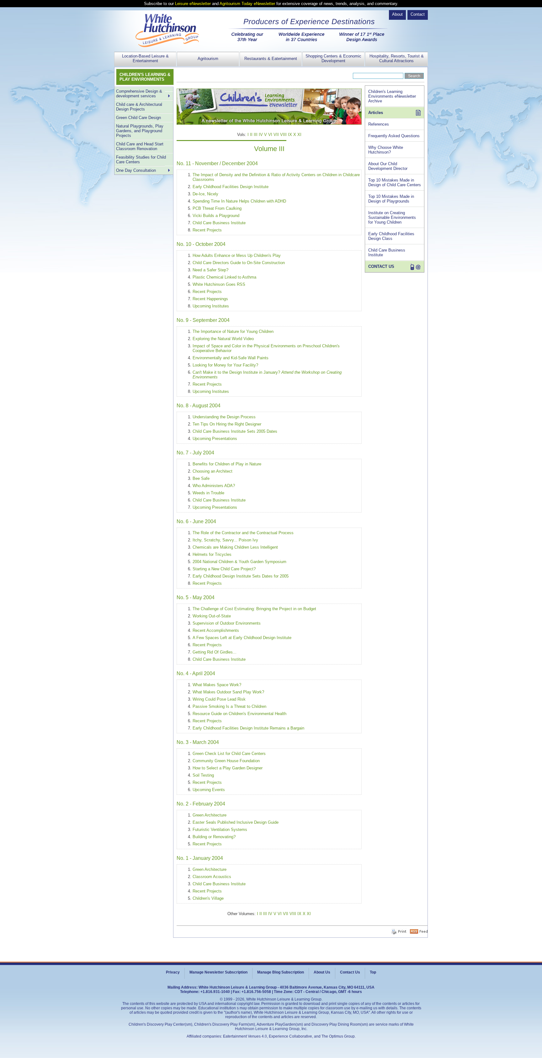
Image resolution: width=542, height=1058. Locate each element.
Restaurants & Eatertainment (270, 58)
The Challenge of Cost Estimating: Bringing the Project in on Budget (254, 608)
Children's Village (208, 898)
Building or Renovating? (214, 836)
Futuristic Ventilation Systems (220, 829)
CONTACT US (381, 266)
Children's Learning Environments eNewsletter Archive (392, 96)
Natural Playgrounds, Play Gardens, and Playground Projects (139, 131)
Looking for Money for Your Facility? (225, 365)
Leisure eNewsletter (193, 3)
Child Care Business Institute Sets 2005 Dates (235, 431)
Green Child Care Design (138, 117)
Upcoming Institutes (211, 306)
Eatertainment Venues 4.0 (245, 1036)
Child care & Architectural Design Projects (139, 106)
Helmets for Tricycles (212, 554)
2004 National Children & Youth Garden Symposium (239, 561)
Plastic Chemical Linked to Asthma (224, 277)
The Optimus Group (338, 1036)
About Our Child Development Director (387, 166)
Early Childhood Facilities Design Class (391, 236)
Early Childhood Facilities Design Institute (230, 186)
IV (261, 134)
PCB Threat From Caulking (217, 208)
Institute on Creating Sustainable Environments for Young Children (392, 217)
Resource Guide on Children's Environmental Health (239, 713)
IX (290, 134)
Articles (375, 112)
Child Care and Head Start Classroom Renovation (139, 146)
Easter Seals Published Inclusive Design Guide (236, 822)
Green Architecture (209, 815)
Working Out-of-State (212, 616)
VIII (283, 134)
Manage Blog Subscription (280, 972)
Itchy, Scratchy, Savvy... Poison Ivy (225, 540)
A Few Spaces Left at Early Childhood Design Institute (242, 637)
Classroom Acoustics (212, 876)
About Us (322, 972)
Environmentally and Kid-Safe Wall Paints (230, 357)
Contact (418, 14)
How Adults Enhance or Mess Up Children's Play (237, 255)
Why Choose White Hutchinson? (385, 150)
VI (270, 134)
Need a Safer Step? (210, 270)
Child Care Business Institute (219, 222)
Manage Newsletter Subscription (218, 972)
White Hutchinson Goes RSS (219, 284)
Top (373, 972)
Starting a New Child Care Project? (224, 569)
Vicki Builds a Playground (216, 215)
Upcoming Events (209, 789)
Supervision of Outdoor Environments (227, 623)
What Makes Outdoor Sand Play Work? (228, 692)
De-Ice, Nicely (205, 194)
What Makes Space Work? (217, 684)
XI (299, 134)
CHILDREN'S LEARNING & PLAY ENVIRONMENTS (145, 77)
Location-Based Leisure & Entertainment (145, 58)
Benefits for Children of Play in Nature (227, 464)
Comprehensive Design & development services (139, 93)
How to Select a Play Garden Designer (228, 768)
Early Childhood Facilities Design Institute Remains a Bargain (248, 728)
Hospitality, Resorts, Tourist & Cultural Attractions (396, 58)
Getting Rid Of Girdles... (214, 652)
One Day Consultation (136, 170)
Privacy (173, 972)
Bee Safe (201, 478)
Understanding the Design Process (224, 417)
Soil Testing (203, 775)
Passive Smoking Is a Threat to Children (229, 706)
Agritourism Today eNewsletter (247, 3)
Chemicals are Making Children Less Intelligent (235, 547)
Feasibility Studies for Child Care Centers (141, 159)
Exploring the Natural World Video (223, 338)
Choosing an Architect (212, 471)
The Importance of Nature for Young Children (233, 331)
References (378, 124)
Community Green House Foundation (226, 760)
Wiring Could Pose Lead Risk (219, 699)
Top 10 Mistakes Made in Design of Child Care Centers (394, 182)
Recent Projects (207, 230)
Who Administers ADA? (214, 485)
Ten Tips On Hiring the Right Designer (227, 424)
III (256, 134)
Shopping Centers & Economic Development (333, 58)
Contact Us (350, 972)
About (397, 14)
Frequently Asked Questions (394, 135)
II (251, 134)
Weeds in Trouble (208, 493)
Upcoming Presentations (215, 438)
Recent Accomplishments (216, 630)
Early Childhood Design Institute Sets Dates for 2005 (241, 576)
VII (276, 134)
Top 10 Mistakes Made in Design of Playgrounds (391, 198)
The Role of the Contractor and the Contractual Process (243, 532)
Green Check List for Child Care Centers (229, 753)
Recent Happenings (210, 298)
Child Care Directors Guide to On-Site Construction (239, 262)
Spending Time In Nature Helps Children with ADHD (239, 201)
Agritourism (208, 58)
